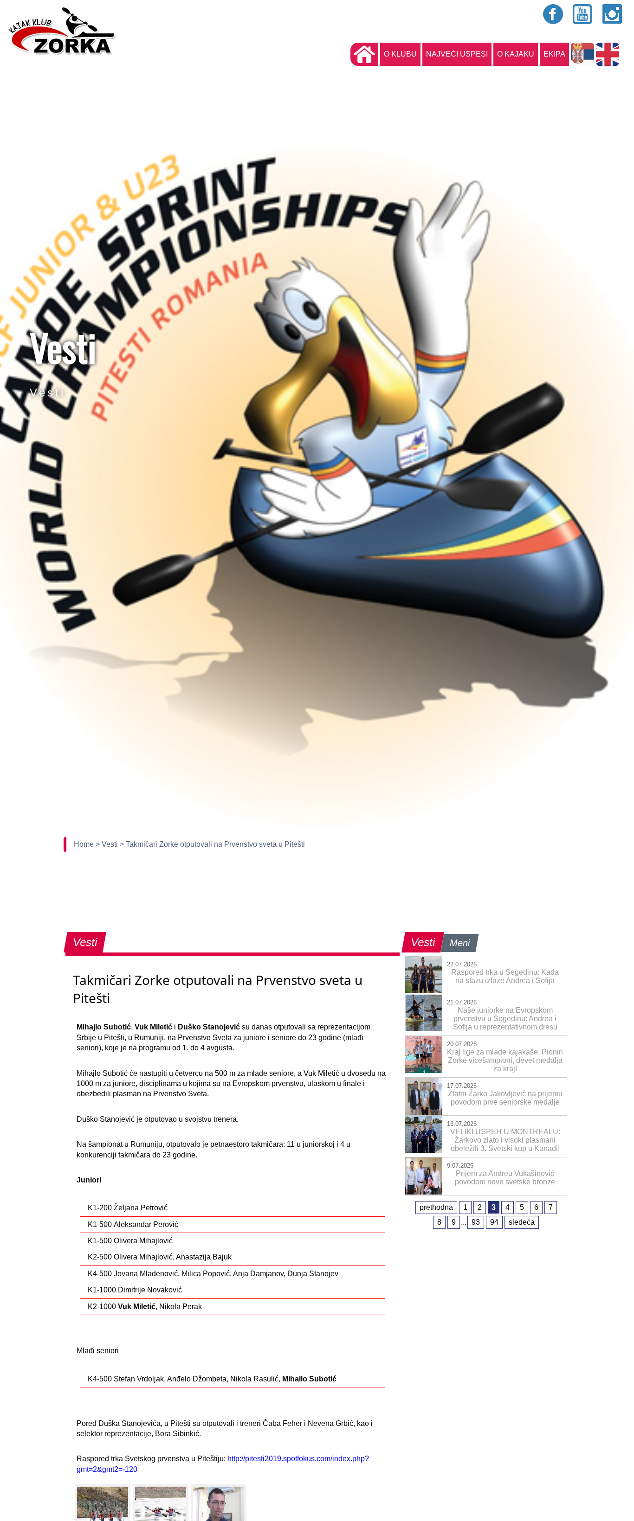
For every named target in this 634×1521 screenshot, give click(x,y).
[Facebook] (553, 14)
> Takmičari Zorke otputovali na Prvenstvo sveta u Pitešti (212, 844)
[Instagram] (612, 14)
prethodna (436, 1207)
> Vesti (108, 844)
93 (476, 1222)
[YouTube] (583, 14)
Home (85, 844)
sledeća (522, 1222)
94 (494, 1222)
